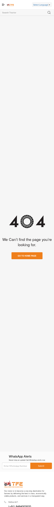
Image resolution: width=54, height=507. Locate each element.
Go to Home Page (27, 255)
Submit (41, 465)
